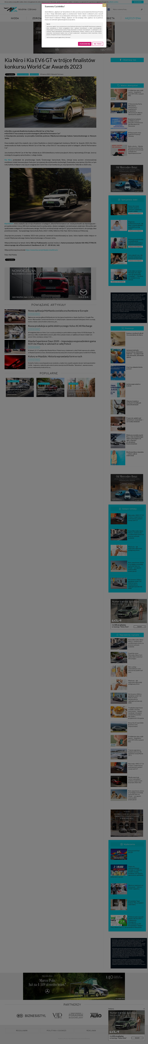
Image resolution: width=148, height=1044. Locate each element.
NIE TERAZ (98, 44)
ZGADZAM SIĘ (85, 44)
